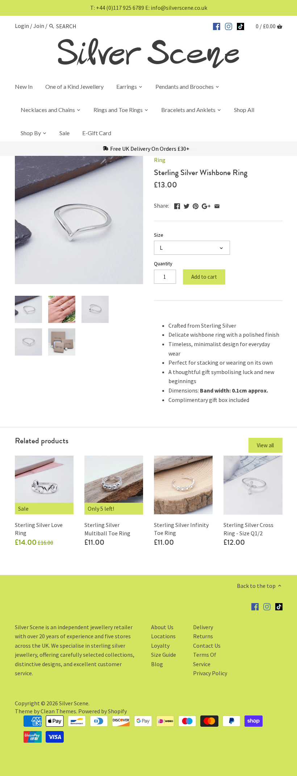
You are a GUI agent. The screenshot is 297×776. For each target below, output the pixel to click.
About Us (162, 627)
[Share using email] (217, 204)
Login (22, 26)
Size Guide (163, 654)
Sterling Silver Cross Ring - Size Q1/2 (248, 528)
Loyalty (160, 645)
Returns (203, 636)
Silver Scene (73, 703)
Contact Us (207, 645)
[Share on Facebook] (177, 204)
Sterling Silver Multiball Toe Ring (107, 528)
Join (38, 26)
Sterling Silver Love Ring (39, 528)
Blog (157, 664)
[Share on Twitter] (186, 204)
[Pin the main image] (195, 204)
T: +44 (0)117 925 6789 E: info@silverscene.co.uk (148, 7)
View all (265, 445)
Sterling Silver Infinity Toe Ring (181, 528)
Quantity (163, 264)
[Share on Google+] (206, 204)
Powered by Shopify (102, 711)
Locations (163, 636)
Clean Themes (58, 711)
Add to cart (204, 276)
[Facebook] (216, 25)
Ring (160, 159)
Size (158, 235)
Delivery (203, 627)
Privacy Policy (210, 673)
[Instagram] (228, 25)
